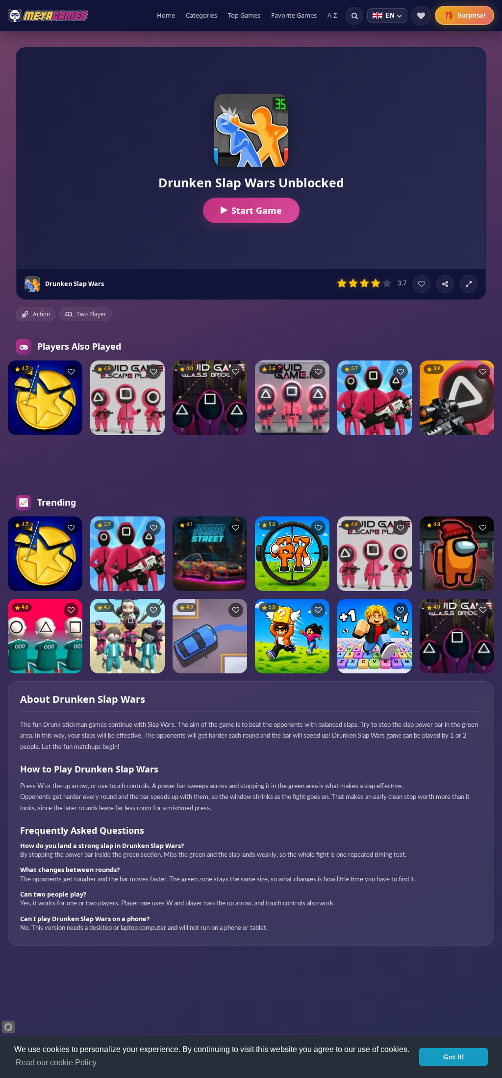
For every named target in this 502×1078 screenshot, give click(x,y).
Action (41, 314)
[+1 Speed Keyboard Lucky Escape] (374, 636)
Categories (201, 15)
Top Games (244, 15)
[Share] (445, 284)
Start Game (256, 210)
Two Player (91, 314)
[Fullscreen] (468, 284)
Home (166, 15)
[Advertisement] (251, 465)
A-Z (332, 15)
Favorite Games (294, 15)
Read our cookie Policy (56, 1062)
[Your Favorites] (421, 16)
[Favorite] (421, 284)
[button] (71, 371)
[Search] (354, 16)
